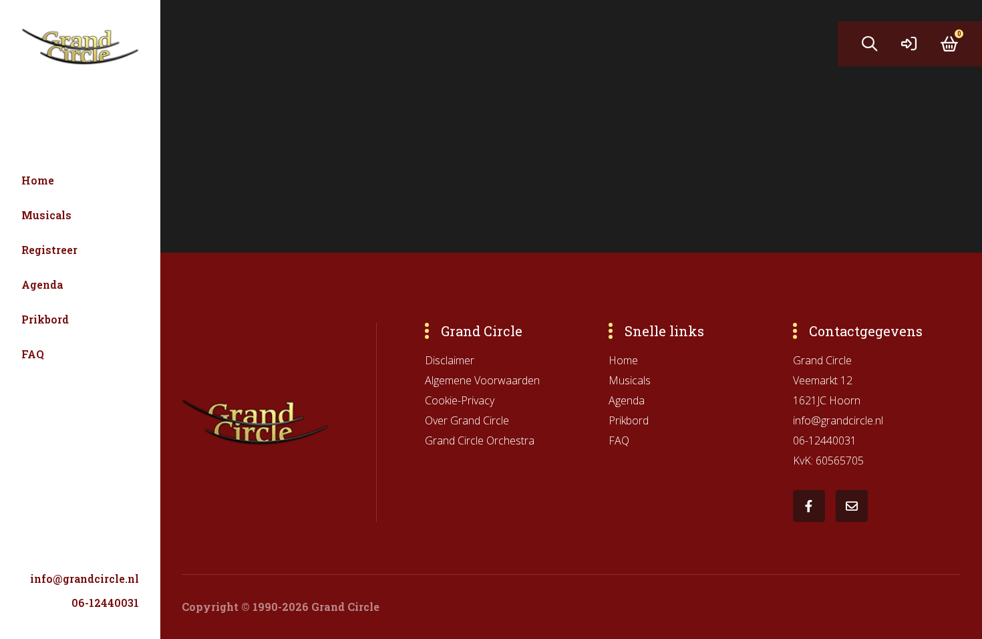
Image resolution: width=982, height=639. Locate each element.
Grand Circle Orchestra (479, 440)
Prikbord (45, 319)
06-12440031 (105, 603)
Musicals (46, 215)
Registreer (49, 250)
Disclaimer (449, 360)
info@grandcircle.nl (84, 578)
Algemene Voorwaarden (482, 380)
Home (37, 180)
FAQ (32, 354)
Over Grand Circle (467, 420)
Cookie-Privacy (459, 400)
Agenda (42, 284)
